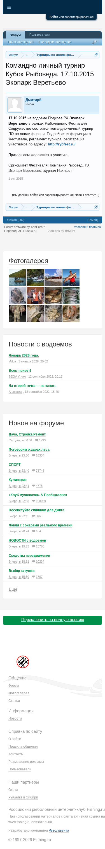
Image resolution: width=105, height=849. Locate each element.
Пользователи (39, 34)
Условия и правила (87, 227)
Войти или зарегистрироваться (72, 17)
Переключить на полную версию (52, 619)
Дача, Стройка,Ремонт (27, 434)
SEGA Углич (17, 376)
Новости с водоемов (40, 344)
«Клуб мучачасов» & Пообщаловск (38, 495)
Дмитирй (33, 100)
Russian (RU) (15, 220)
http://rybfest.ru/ (62, 144)
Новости (15, 718)
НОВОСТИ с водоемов (27, 540)
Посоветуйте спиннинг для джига (36, 510)
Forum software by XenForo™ (25, 227)
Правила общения (23, 746)
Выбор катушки (21, 571)
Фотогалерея (28, 260)
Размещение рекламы (26, 762)
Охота (13, 790)
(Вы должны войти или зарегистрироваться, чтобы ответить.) (55, 195)
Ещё (13, 589)
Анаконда (15, 391)
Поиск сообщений (20, 42)
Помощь (93, 220)
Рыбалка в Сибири (23, 797)
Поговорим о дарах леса (29, 449)
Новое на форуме (36, 423)
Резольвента (59, 830)
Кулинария (18, 480)
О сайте (14, 739)
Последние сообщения (55, 42)
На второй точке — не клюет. (32, 386)
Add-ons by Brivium (61, 230)
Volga (12, 361)
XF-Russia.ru (27, 230)
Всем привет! (20, 371)
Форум (15, 34)
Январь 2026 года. (24, 355)
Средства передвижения (29, 556)
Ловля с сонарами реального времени (40, 525)
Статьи (14, 701)
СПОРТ (14, 465)
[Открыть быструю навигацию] (96, 54)
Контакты (16, 754)
